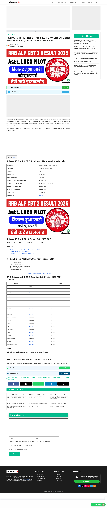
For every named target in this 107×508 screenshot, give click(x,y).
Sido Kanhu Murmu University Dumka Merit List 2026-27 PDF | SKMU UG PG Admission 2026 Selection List (86, 53)
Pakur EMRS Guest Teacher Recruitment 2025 (22, 253)
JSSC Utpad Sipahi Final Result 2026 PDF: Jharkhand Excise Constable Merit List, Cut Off (38, 405)
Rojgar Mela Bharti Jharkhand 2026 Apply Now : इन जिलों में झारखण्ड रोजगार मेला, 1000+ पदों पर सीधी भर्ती (86, 73)
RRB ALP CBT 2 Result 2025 (49, 377)
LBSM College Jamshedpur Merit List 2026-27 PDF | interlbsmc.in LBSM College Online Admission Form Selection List (59, 396)
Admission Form (61, 2)
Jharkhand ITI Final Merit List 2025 (19, 255)
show (14, 157)
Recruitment (82, 2)
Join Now (65, 87)
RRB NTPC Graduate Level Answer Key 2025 (39, 273)
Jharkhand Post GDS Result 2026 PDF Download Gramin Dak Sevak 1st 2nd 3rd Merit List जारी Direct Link (16, 396)
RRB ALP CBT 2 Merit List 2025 (34, 377)
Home (52, 2)
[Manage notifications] (103, 504)
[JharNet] (14, 2)
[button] (96, 2)
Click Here (31, 293)
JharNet (14, 44)
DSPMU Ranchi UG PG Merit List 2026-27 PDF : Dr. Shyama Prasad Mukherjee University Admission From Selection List (16, 405)
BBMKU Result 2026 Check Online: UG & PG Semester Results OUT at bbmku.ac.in (37, 396)
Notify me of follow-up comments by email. (21, 445)
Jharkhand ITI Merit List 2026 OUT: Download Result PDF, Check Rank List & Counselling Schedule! (59, 405)
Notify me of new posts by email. (18, 449)
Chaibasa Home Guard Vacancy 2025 (19, 251)
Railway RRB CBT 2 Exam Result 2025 (17, 377)
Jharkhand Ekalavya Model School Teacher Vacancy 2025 (25, 249)
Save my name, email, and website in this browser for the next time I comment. (30, 441)
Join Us (41, 195)
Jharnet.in (26, 479)
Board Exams (72, 2)
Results (90, 2)
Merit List (14, 34)
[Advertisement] (38, 17)
